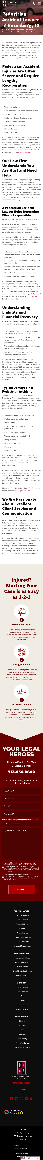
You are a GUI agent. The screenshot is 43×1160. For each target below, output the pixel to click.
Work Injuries (22, 933)
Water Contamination (22, 962)
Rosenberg (22, 1039)
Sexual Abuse (22, 967)
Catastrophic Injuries (23, 937)
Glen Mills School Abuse (22, 971)
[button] (14, 1111)
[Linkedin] (16, 1098)
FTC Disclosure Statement (23, 1136)
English (27, 1158)
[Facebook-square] (11, 1098)
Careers (23, 1000)
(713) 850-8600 (31, 58)
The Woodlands (22, 1043)
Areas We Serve (22, 1009)
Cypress (22, 1025)
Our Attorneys (22, 992)
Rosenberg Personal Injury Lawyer (21, 29)
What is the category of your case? (20, 819)
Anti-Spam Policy (23, 1133)
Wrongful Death (22, 924)
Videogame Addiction (22, 958)
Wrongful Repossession (22, 946)
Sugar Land (22, 1034)
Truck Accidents (22, 915)
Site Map (23, 1130)
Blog (22, 1093)
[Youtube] (26, 1098)
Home (4, 29)
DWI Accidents (23, 942)
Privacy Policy (23, 1139)
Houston (22, 1021)
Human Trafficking (22, 975)
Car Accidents (22, 920)
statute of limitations (14, 377)
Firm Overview (22, 987)
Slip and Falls (22, 928)
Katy (22, 1030)
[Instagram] (21, 1098)
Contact (23, 1089)
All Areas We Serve (22, 1047)
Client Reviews (22, 1005)
